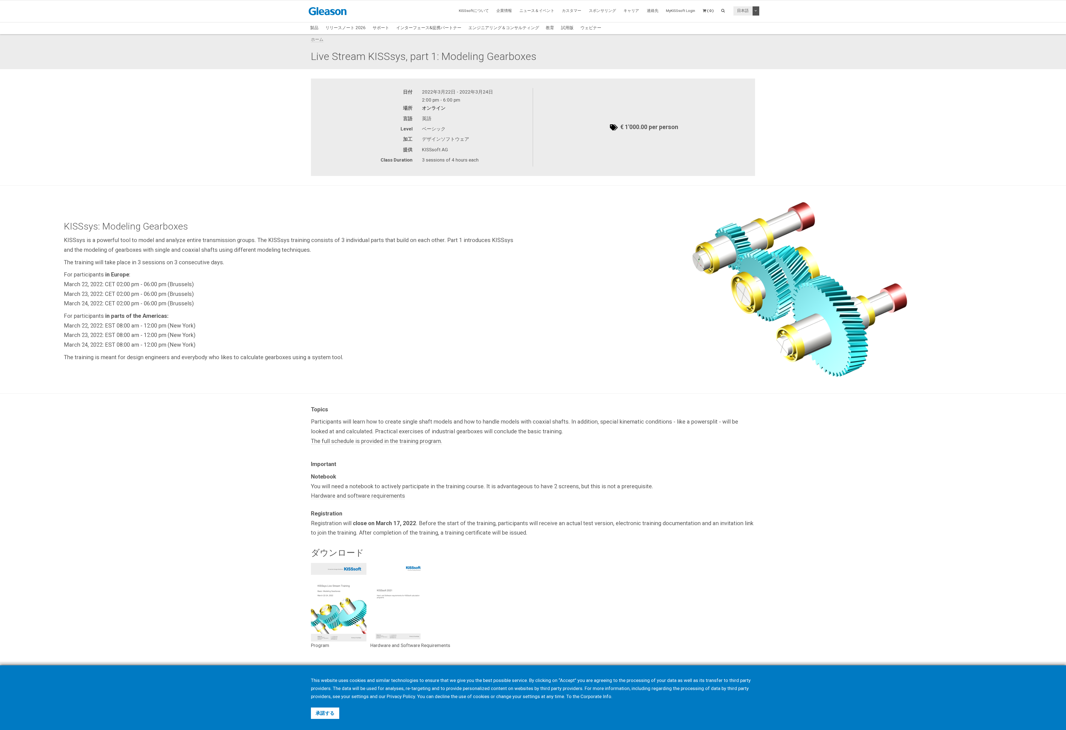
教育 (550, 27)
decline (442, 696)
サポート (381, 27)
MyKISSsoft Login (680, 10)
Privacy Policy (401, 696)
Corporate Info (595, 696)
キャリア (631, 10)
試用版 (567, 27)
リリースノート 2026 (345, 27)
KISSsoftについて (474, 10)
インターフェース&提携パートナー (428, 27)
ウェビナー (590, 27)
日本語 (743, 10)
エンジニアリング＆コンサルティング (503, 27)
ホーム (317, 39)
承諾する (325, 713)
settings (531, 696)
